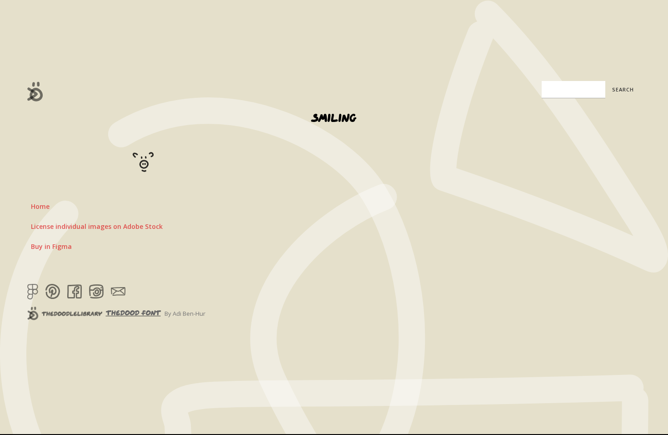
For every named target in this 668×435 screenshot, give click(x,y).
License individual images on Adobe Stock (97, 226)
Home (40, 206)
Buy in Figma (51, 246)
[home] (35, 91)
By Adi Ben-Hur (185, 313)
